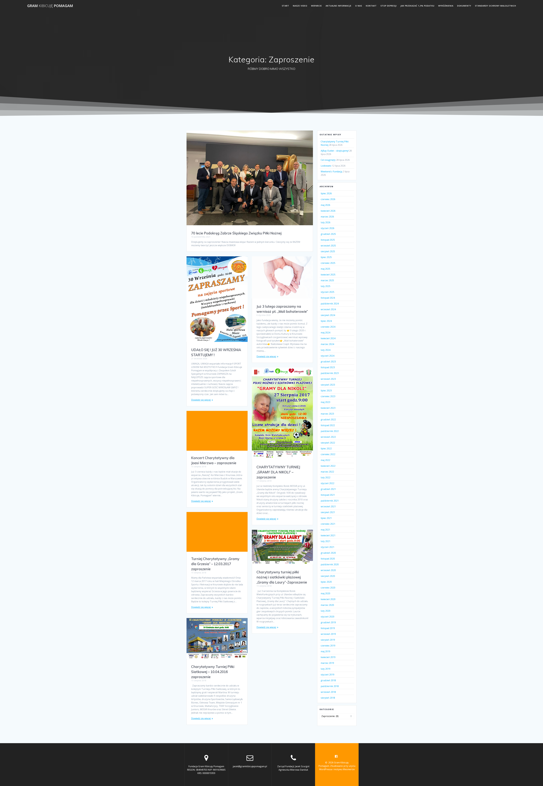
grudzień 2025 (328, 234)
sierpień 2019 (328, 639)
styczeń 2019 (327, 674)
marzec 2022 (327, 471)
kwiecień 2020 (328, 599)
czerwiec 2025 (328, 263)
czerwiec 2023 (328, 396)
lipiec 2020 (326, 581)
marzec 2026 (327, 216)
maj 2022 (325, 460)
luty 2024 (325, 350)
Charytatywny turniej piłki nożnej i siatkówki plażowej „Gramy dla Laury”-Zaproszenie (282, 577)
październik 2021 (330, 500)
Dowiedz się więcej (201, 399)
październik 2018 (330, 686)
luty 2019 (325, 668)
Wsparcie (316, 5)
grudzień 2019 (328, 622)
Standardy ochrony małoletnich (495, 5)
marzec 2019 (327, 663)
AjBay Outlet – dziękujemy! (335, 150)
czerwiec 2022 (328, 454)
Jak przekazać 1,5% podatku (417, 5)
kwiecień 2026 (328, 210)
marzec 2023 (327, 413)
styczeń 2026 (327, 228)
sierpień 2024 (328, 315)
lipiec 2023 (326, 390)
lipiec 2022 (326, 448)
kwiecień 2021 (328, 535)
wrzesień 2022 (328, 436)
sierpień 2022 (328, 442)
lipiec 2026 (326, 193)
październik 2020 (330, 564)
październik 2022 (330, 431)
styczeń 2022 (327, 483)
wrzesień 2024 (328, 309)
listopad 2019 (328, 628)
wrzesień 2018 (328, 692)
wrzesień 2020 (328, 570)
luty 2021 (325, 541)
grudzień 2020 (328, 552)
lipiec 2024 (326, 321)
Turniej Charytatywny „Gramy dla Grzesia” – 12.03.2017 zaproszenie (215, 564)
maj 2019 (325, 651)
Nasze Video (300, 5)
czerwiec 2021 (328, 523)
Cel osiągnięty (328, 159)
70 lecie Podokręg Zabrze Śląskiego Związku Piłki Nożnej (236, 233)
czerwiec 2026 (328, 199)
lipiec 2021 (326, 518)
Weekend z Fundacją (331, 171)
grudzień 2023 (328, 361)
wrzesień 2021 (328, 506)
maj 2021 (325, 529)
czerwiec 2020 (328, 587)
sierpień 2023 (328, 384)
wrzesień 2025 (328, 245)
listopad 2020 (328, 558)
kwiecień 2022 (328, 465)
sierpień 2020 (328, 576)
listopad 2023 (328, 367)
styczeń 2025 (327, 292)
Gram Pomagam (50, 6)
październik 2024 (330, 303)
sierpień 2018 (328, 697)
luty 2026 (325, 222)
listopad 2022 (328, 425)
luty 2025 (325, 286)
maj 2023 (325, 402)
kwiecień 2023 (328, 407)
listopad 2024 (328, 297)
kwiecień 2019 (328, 657)
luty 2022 (325, 477)
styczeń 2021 (327, 547)
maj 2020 (325, 593)
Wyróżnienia (445, 5)
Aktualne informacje (338, 5)
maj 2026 (325, 205)
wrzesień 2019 (328, 634)
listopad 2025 (328, 239)
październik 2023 (330, 373)
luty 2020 (325, 610)
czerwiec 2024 (328, 326)
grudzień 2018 (328, 680)
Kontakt (371, 5)
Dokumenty (464, 5)
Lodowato (326, 165)
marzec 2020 (327, 605)
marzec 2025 (327, 280)
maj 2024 (325, 332)
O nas (358, 5)
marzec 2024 (327, 344)
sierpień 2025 (328, 251)
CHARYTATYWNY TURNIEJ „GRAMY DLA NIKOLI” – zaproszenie (278, 472)
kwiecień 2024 (328, 338)
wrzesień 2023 (328, 378)
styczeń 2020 (327, 616)
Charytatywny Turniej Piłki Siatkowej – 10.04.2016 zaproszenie (212, 672)
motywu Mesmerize (344, 769)
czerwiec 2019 (328, 645)
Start (285, 5)
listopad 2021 (328, 494)
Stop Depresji (389, 5)
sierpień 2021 (328, 512)
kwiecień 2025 (328, 274)
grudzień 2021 (328, 489)
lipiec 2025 (326, 257)
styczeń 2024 (327, 355)
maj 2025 (325, 268)
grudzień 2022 (328, 419)
